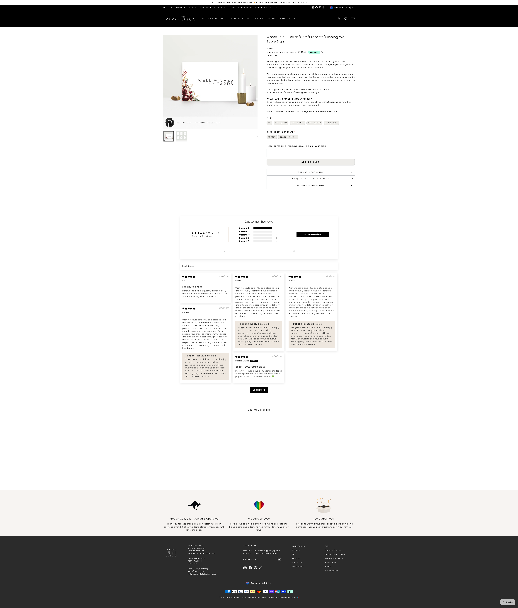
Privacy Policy (331, 562)
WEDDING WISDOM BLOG (266, 7)
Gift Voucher (298, 566)
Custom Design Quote (335, 554)
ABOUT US (167, 7)
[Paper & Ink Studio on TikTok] (260, 567)
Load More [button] (259, 389)
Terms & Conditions (334, 558)
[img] (188, 276)
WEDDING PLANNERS (265, 18)
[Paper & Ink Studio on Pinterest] (255, 567)
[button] (244, 228)
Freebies (296, 550)
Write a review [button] (312, 234)
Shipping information (311, 185)
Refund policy (331, 570)
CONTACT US (181, 7)
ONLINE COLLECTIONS (240, 18)
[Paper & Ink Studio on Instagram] (245, 567)
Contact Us (297, 562)
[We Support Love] (259, 505)
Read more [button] (241, 316)
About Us (296, 558)
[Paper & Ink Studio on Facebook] (250, 567)
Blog (294, 554)
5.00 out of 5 (212, 233)
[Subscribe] (279, 559)
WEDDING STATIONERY (213, 18)
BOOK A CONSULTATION (224, 7)
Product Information (311, 172)
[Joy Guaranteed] (324, 505)
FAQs (282, 18)
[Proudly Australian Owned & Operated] (194, 505)
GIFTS (292, 18)
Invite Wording (298, 546)
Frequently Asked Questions (310, 179)
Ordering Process (333, 550)
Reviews (329, 566)
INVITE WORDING (245, 7)
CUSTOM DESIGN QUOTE (200, 7)
